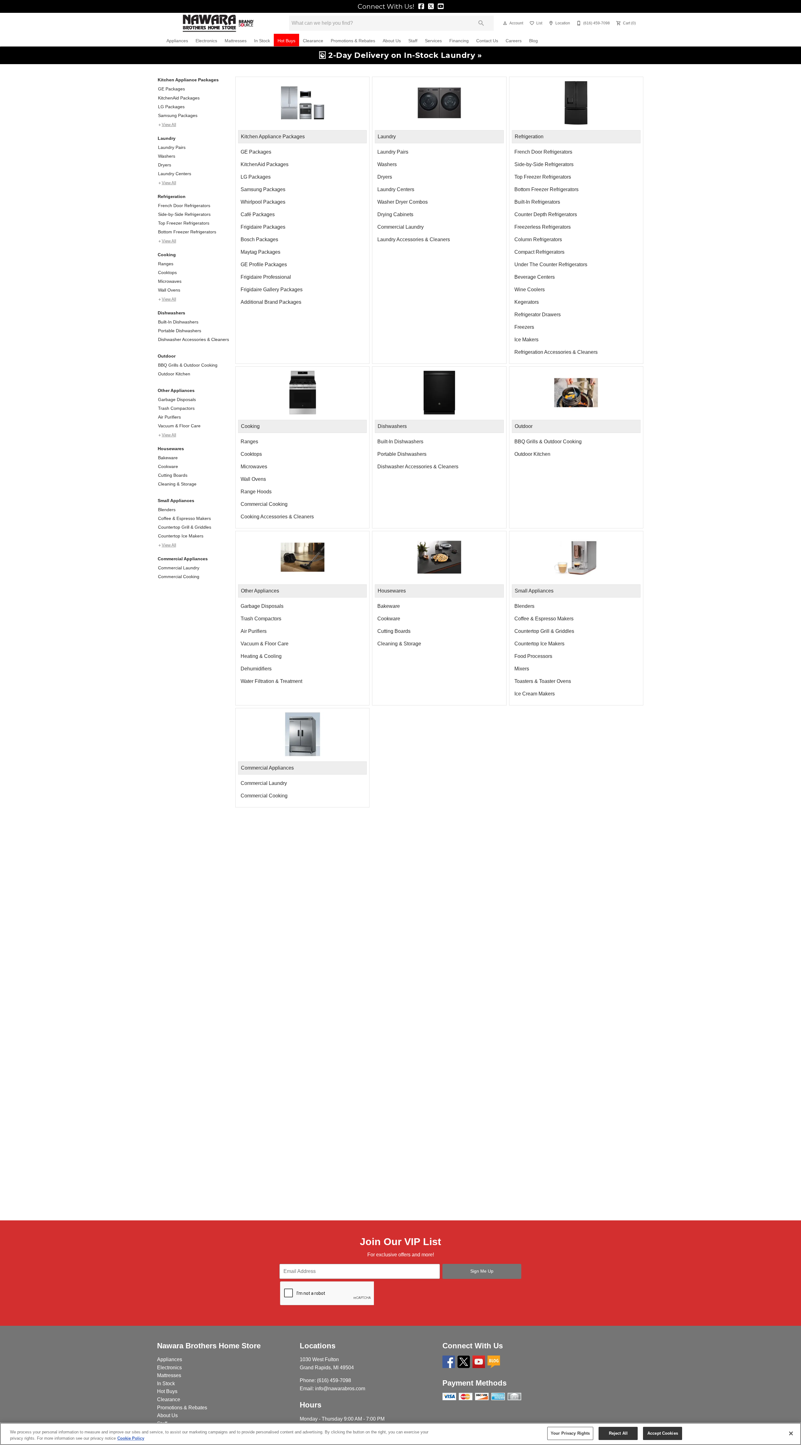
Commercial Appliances (183, 558)
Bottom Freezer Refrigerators (187, 231)
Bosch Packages (259, 239)
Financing (459, 40)
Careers (514, 40)
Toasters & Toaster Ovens (542, 681)
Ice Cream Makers (534, 693)
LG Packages (171, 106)
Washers (166, 156)
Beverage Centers (534, 277)
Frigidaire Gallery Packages (272, 289)
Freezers (524, 327)
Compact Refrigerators (539, 252)
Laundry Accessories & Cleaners (413, 239)
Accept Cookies (662, 1433)
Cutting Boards (172, 475)
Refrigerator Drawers (537, 314)
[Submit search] (481, 23)
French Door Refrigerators (184, 205)
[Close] (791, 1433)
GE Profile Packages (264, 264)
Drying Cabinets (395, 214)
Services (433, 40)
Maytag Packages (260, 252)
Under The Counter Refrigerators (550, 264)
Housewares (171, 448)
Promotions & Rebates (353, 40)
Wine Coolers (529, 289)
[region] (400, 1434)
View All (169, 125)
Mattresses (236, 40)
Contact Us (487, 40)
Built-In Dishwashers (178, 321)
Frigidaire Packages (263, 227)
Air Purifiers (169, 417)
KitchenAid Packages (179, 97)
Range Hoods (256, 491)
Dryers (164, 164)
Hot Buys (286, 40)
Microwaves (169, 281)
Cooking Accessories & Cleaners (277, 516)
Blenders (167, 509)
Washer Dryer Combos (402, 202)
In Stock (262, 40)
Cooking (167, 254)
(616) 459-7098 (334, 1380)
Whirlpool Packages (263, 202)
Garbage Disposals (177, 399)
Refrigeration (172, 196)
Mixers (521, 668)
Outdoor (167, 356)
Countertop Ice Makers (180, 535)
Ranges (165, 263)
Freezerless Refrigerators (542, 227)
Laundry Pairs (172, 147)
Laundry (167, 138)
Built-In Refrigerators (537, 202)
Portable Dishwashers (179, 330)
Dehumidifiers (256, 668)
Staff (412, 40)
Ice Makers (526, 339)
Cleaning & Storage (177, 483)
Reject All (618, 1433)
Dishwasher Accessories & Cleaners (193, 339)
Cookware (168, 466)
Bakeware (168, 457)
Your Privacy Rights (570, 1433)
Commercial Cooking (178, 576)
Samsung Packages (177, 115)
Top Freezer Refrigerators (183, 223)
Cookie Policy (130, 1438)
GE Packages (171, 88)
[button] (505, 23)
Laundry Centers (174, 173)
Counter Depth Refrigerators (545, 214)
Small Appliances (176, 500)
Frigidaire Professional (266, 277)
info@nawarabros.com (340, 1388)
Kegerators (526, 302)
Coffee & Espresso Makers (184, 518)
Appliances (177, 40)
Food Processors (533, 656)
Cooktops (167, 272)
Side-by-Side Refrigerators (184, 214)
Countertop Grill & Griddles (184, 527)
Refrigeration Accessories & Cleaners (556, 352)
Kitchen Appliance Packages (188, 79)
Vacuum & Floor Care (179, 425)
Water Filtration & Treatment (271, 681)
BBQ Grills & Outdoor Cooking (187, 365)
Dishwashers (171, 312)
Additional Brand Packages (271, 302)
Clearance (313, 40)
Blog (533, 40)
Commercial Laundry (178, 567)
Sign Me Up (481, 1271)
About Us (392, 40)
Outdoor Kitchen (174, 373)
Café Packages (258, 214)
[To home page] (218, 23)
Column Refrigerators (538, 239)
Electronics (206, 40)
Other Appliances (176, 390)
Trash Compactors (176, 408)
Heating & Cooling (261, 656)
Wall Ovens (169, 290)
